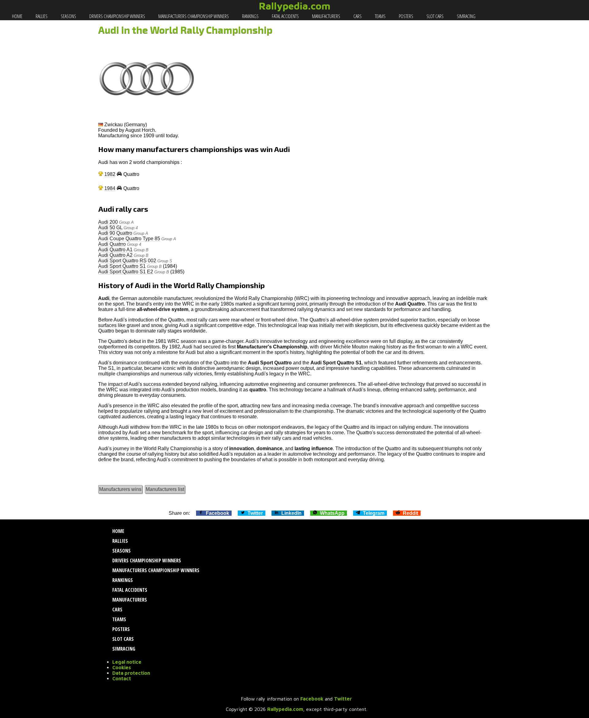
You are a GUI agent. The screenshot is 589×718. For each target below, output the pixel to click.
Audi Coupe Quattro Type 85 (129, 238)
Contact (121, 678)
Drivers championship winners (116, 16)
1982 (109, 174)
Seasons (68, 16)
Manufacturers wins (120, 489)
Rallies (41, 16)
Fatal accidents (285, 16)
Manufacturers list (165, 489)
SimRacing (465, 16)
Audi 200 (108, 222)
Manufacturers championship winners (193, 16)
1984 (109, 188)
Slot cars (434, 16)
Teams (380, 16)
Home (16, 16)
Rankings (250, 16)
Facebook (311, 698)
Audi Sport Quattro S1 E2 (125, 271)
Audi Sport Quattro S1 (122, 266)
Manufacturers (325, 16)
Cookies (121, 667)
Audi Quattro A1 (115, 249)
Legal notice (126, 662)
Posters (405, 16)
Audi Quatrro (112, 244)
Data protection (131, 673)
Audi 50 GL (110, 227)
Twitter (343, 698)
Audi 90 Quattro (115, 233)
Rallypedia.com (294, 6)
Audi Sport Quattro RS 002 (127, 260)
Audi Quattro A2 (115, 255)
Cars (357, 16)
